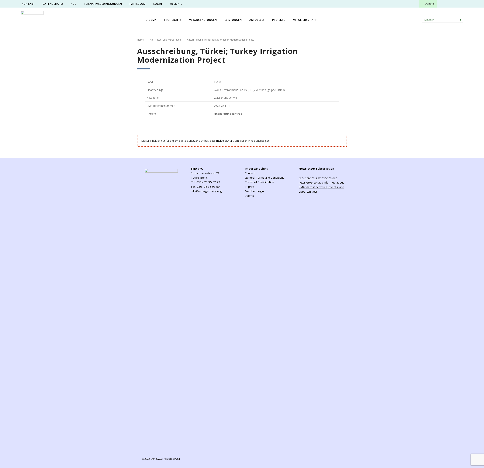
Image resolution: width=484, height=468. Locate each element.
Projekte (278, 20)
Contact (250, 173)
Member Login (254, 191)
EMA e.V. (155, 458)
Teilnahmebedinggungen (103, 3)
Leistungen (233, 20)
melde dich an (224, 140)
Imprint (249, 186)
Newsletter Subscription (316, 168)
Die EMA (151, 20)
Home (140, 39)
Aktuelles (257, 20)
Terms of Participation (259, 182)
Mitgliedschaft (305, 20)
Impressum (138, 3)
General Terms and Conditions (264, 177)
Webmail (176, 3)
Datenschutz (53, 3)
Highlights (173, 20)
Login (157, 3)
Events (249, 195)
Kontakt (28, 3)
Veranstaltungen (203, 20)
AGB (73, 3)
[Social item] (443, 4)
